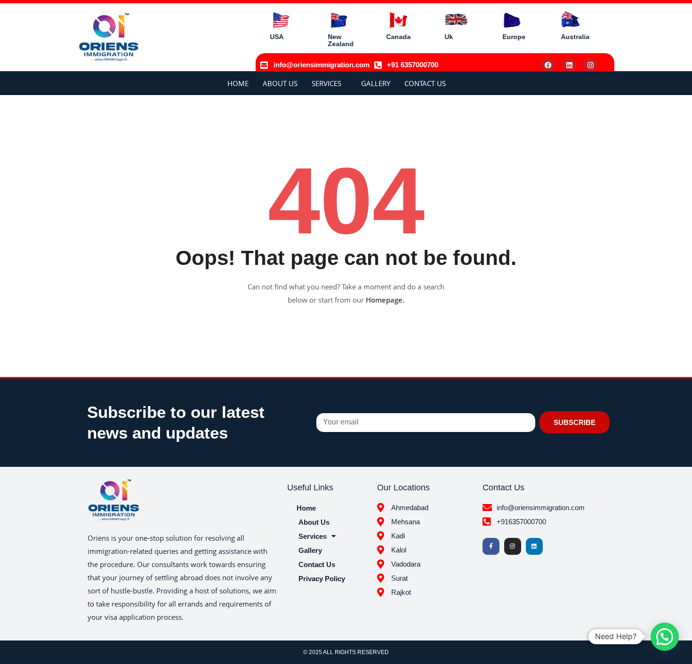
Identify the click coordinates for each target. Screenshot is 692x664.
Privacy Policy (321, 579)
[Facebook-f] (491, 546)
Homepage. (385, 299)
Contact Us (425, 83)
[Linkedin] (569, 65)
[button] (665, 637)
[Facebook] (548, 65)
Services (326, 83)
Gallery (375, 83)
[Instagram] (590, 65)
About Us (280, 83)
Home (238, 83)
